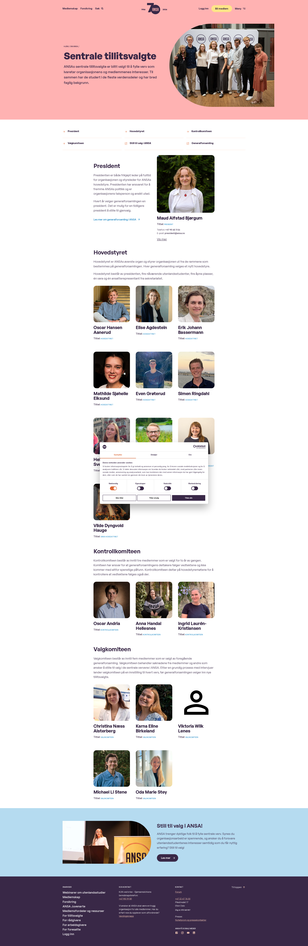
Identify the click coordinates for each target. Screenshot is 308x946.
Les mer (165, 857)
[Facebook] (176, 933)
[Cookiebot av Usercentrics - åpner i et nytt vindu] (194, 447)
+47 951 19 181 (125, 898)
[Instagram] (182, 933)
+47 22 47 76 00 (182, 898)
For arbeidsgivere (74, 925)
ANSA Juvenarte (74, 906)
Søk (97, 8)
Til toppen (236, 887)
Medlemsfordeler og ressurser (83, 911)
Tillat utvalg (154, 498)
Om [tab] (190, 455)
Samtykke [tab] (118, 455)
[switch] (140, 488)
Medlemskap (70, 8)
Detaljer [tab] (154, 455)
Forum (178, 892)
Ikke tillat (119, 498)
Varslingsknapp (126, 916)
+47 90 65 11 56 (172, 229)
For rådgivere (72, 920)
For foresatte (72, 929)
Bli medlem (221, 8)
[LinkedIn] (193, 933)
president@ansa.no (175, 233)
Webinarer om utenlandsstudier (84, 892)
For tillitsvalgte (73, 915)
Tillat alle (188, 498)
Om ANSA (74, 46)
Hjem (66, 46)
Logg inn (204, 8)
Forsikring (86, 8)
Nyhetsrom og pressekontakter (190, 920)
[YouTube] (188, 933)
